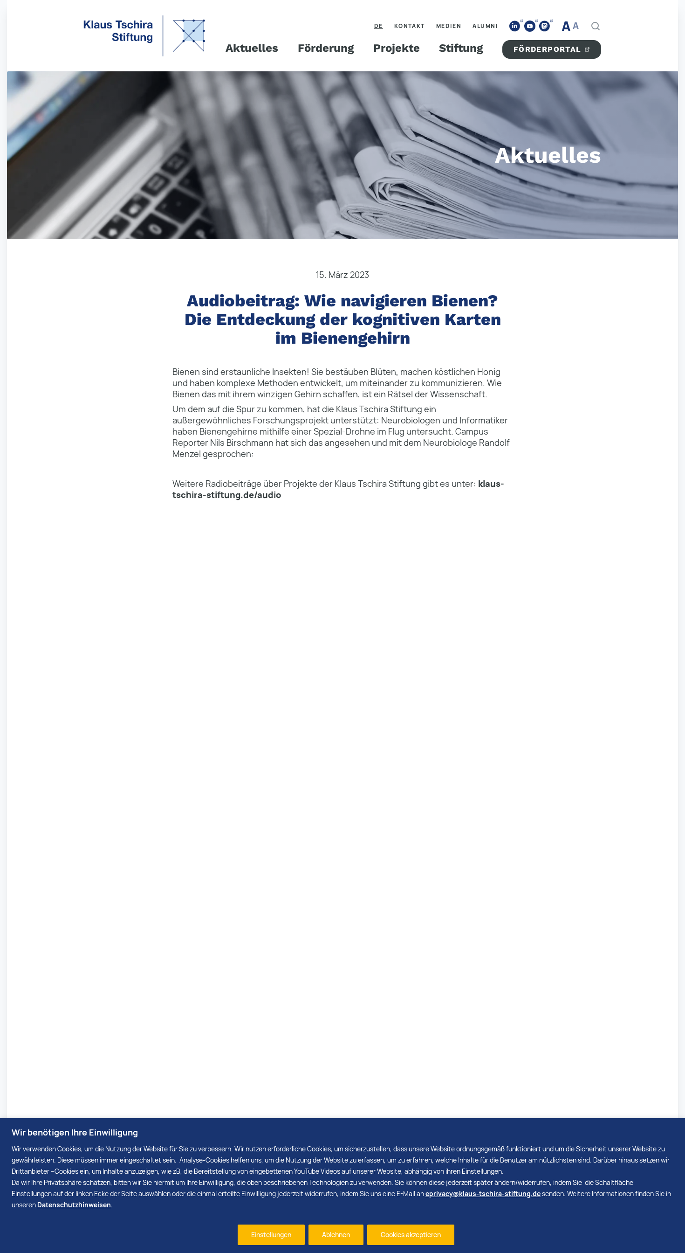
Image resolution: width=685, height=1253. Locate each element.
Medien (449, 26)
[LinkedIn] (515, 26)
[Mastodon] (544, 26)
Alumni (485, 26)
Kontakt (409, 26)
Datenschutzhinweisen (74, 1204)
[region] (342, 1185)
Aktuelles (252, 48)
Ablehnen (336, 1234)
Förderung (326, 48)
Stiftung (461, 48)
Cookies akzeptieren (411, 1234)
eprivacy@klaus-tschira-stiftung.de (483, 1193)
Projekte (396, 48)
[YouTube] (529, 26)
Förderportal (548, 49)
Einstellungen (271, 1234)
